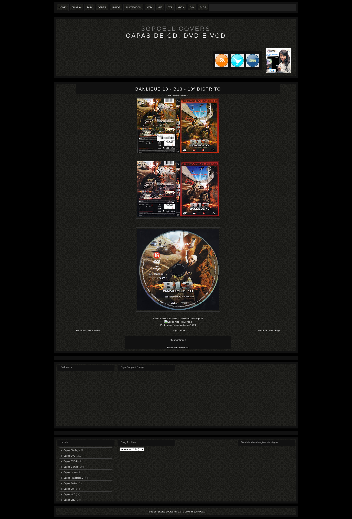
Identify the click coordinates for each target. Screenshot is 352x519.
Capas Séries (71, 483)
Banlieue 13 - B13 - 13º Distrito (178, 89)
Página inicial (179, 330)
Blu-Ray (76, 7)
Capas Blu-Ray (71, 450)
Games (102, 7)
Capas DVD (70, 456)
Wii (170, 7)
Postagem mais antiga (269, 330)
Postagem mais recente (88, 330)
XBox (181, 7)
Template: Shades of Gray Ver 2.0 (164, 511)
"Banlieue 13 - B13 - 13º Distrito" (175, 318)
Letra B (184, 95)
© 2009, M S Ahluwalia (194, 511)
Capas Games (71, 467)
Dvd (89, 7)
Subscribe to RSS (220, 60)
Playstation (133, 7)
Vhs (160, 7)
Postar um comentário (178, 347)
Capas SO (69, 489)
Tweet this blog (236, 60)
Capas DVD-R (71, 461)
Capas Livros (70, 472)
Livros (116, 7)
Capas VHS (70, 500)
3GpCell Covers (176, 28)
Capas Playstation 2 (74, 478)
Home (62, 7)
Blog (203, 7)
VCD (149, 7)
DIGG (253, 60)
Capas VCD (70, 494)
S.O (192, 7)
